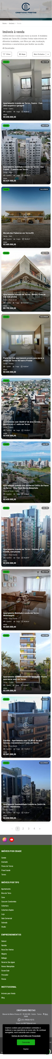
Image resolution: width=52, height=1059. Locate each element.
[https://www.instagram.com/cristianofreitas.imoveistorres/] (5, 839)
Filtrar (8, 54)
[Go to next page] (39, 828)
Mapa (23, 54)
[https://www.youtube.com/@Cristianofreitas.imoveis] (11, 839)
